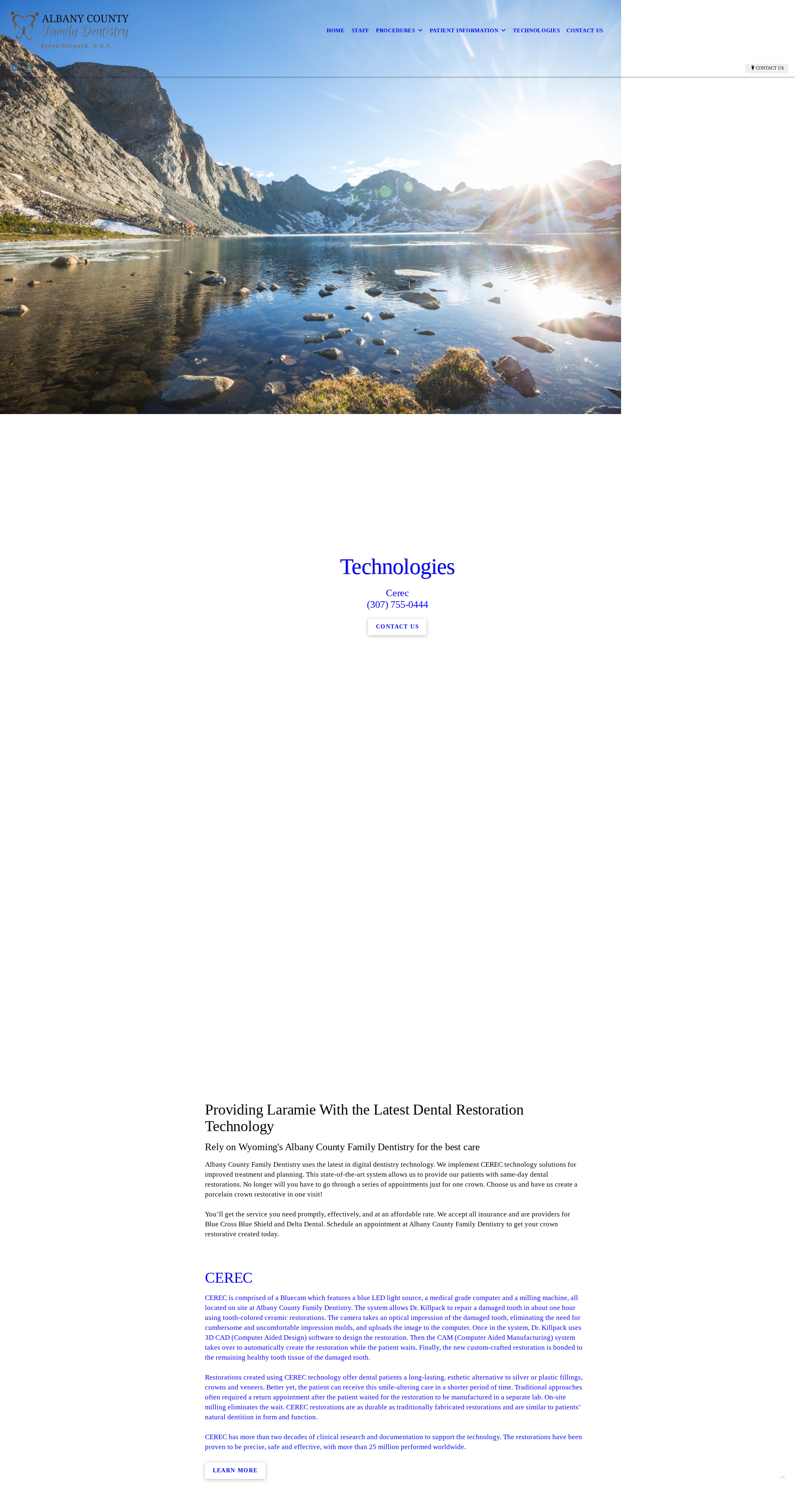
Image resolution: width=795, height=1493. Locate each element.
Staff (360, 30)
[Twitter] (29, 68)
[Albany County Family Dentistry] (71, 30)
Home (336, 30)
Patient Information (464, 30)
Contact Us (584, 30)
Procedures (395, 30)
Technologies (536, 30)
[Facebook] (14, 68)
